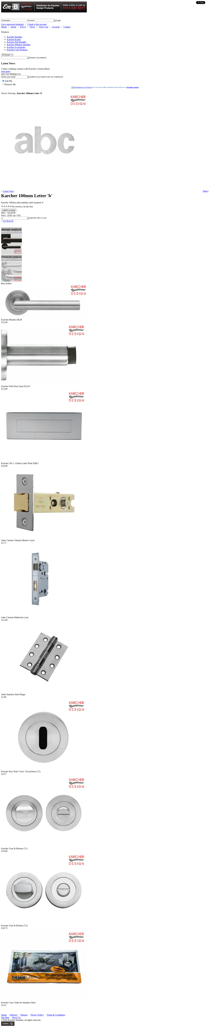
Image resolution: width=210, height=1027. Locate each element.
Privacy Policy (37, 1015)
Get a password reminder (12, 24)
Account (56, 27)
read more (5, 71)
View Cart (43, 27)
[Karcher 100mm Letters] (44, 188)
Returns (24, 1015)
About (13, 27)
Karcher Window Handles (18, 44)
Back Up (16, 1017)
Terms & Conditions (56, 1015)
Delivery (14, 1015)
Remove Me (10, 84)
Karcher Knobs (14, 39)
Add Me (8, 81)
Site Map (5, 1017)
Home (4, 27)
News (32, 27)
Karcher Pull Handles (16, 42)
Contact (66, 27)
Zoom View (8, 191)
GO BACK (8, 221)
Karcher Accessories (16, 47)
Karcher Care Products (17, 50)
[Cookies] (8, 1025)
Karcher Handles (14, 37)
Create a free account (37, 24)
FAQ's (23, 27)
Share (205, 191)
